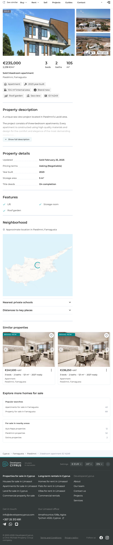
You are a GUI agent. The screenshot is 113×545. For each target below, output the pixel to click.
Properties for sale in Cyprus (19, 476)
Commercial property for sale (19, 495)
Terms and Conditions (50, 537)
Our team (79, 486)
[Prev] (6, 349)
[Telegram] (4, 524)
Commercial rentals (49, 495)
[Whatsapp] (10, 524)
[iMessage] (17, 524)
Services (78, 500)
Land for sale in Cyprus (15, 491)
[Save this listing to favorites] (51, 335)
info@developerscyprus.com (18, 514)
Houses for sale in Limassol (17, 481)
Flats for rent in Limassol (51, 486)
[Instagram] (107, 537)
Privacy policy (71, 537)
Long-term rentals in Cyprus (54, 476)
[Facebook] (101, 537)
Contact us (80, 491)
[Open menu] (108, 2)
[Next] (51, 349)
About (77, 481)
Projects (78, 495)
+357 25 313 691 (12, 519)
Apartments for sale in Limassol (20, 486)
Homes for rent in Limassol (53, 481)
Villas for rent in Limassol (51, 491)
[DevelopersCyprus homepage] (12, 464)
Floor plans (102, 53)
